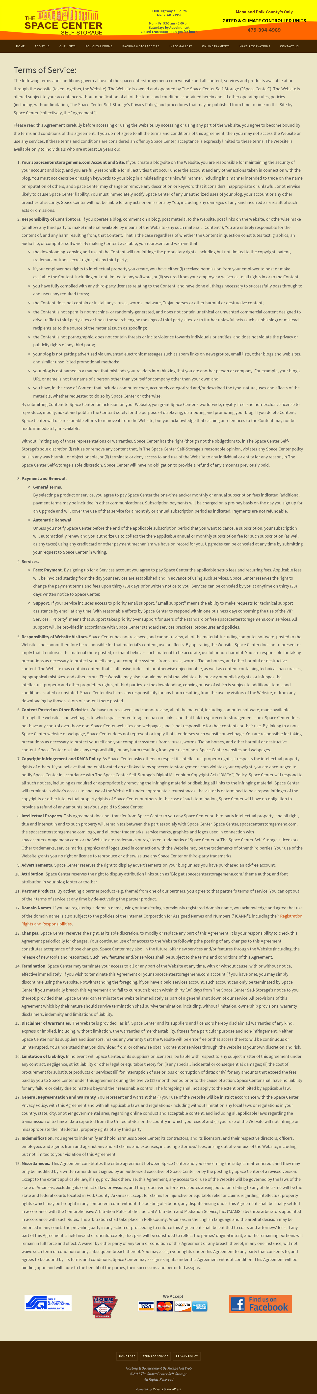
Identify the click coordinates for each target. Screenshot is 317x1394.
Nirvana (157, 1389)
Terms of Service (155, 1356)
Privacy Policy (187, 1356)
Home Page (127, 1356)
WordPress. (173, 1389)
